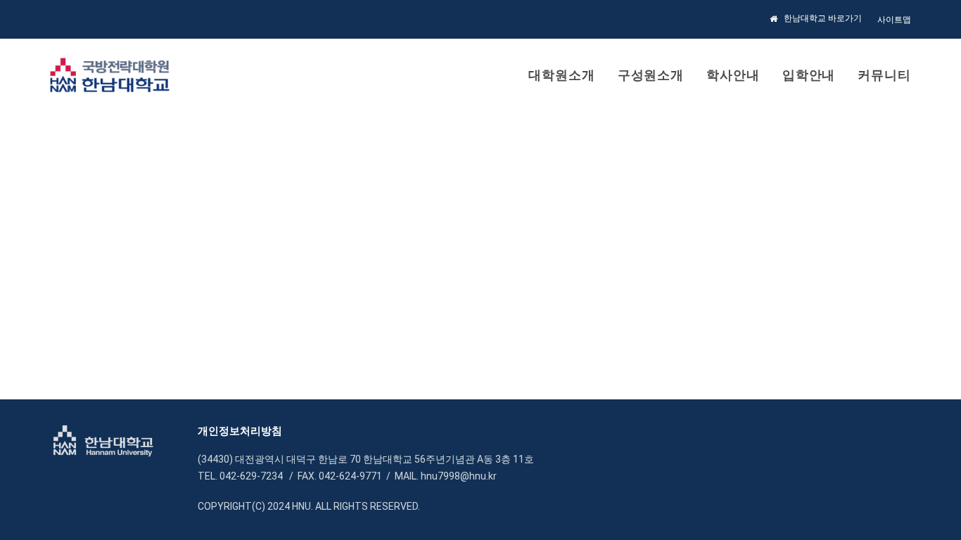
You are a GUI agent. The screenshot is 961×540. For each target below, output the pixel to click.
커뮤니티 (884, 75)
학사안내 (733, 75)
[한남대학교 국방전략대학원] (110, 75)
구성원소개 (651, 75)
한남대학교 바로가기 (823, 18)
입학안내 (809, 75)
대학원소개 (561, 75)
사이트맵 (894, 20)
